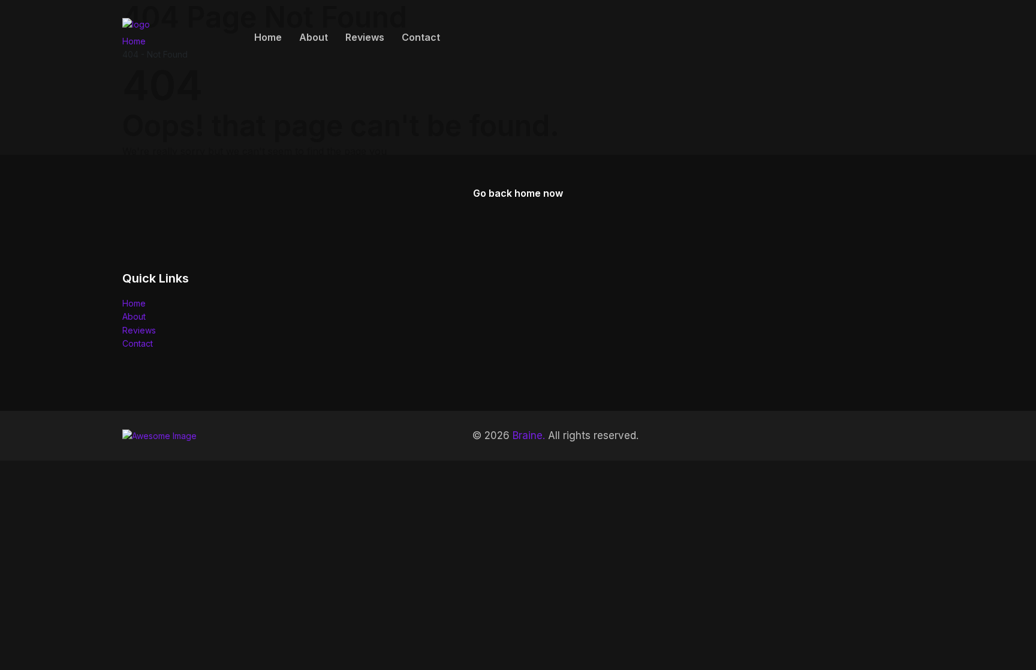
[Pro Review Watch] (173, 36)
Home (268, 37)
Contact (421, 37)
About (313, 37)
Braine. (529, 435)
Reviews (364, 37)
